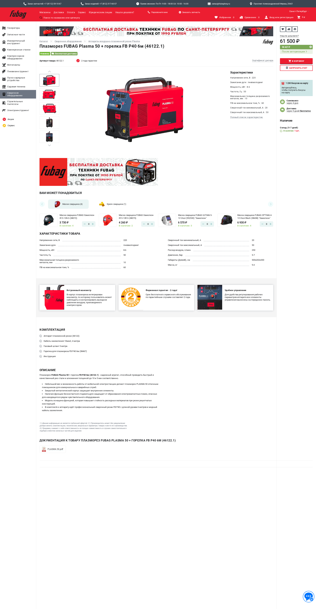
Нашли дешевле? (124, 12)
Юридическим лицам (100, 12)
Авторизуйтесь (289, 87)
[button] (49, 71)
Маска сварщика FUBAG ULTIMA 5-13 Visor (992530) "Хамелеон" (195, 216)
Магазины (45, 12)
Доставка (59, 12)
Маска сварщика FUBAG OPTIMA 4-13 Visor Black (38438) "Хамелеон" (254, 216)
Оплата (71, 12)
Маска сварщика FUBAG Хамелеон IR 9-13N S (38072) (77, 216)
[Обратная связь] (308, 596)
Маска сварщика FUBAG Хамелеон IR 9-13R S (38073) (136, 216)
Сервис (82, 12)
